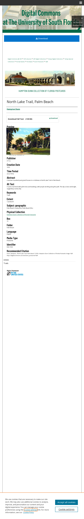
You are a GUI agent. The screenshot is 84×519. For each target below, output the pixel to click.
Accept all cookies (66, 502)
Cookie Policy (28, 512)
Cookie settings (30, 510)
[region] (42, 505)
